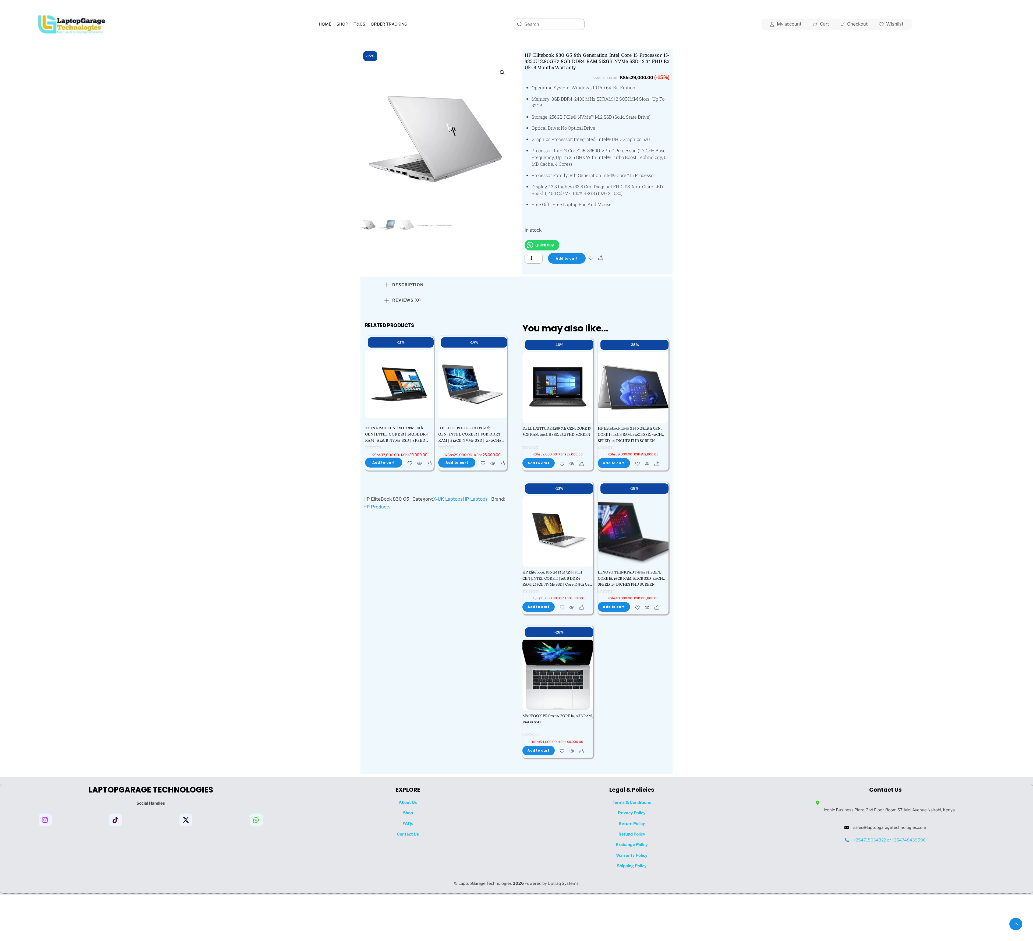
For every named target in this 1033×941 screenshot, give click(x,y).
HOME (325, 24)
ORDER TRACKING (389, 24)
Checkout (857, 24)
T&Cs (359, 24)
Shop (342, 24)
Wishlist (894, 24)
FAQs (407, 823)
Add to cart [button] (383, 462)
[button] (502, 72)
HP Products (377, 507)
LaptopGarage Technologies (485, 883)
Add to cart (567, 258)
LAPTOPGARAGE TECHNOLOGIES (151, 789)
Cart (824, 24)
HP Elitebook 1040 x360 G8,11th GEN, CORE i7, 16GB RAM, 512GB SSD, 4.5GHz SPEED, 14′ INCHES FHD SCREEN (631, 434)
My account (789, 24)
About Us (408, 802)
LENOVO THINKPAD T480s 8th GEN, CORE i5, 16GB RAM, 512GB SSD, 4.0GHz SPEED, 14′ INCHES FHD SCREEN (631, 578)
